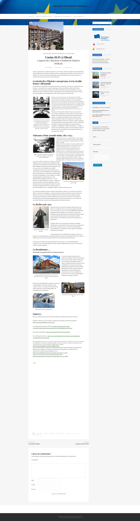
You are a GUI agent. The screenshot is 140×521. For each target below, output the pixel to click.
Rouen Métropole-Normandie (62, 16)
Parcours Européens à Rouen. (70, 6)
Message (96, 151)
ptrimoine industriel (37, 434)
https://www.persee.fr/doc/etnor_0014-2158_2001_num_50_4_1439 (50, 352)
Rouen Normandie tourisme (99, 61)
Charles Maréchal (48, 67)
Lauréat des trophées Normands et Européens (105, 74)
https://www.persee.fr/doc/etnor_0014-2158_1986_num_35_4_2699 (50, 356)
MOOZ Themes (67, 517)
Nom (32, 480)
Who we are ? (100, 44)
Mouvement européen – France (101, 59)
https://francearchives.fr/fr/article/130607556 (58, 332)
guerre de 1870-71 (60, 433)
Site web (33, 489)
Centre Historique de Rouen (44, 16)
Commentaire (34, 460)
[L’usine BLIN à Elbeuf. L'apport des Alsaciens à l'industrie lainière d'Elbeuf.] (45, 35)
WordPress (78, 517)
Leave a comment (68, 67)
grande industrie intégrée (49, 433)
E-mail (33, 484)
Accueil (32, 16)
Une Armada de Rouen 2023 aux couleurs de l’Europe (105, 84)
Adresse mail (97, 144)
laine (78, 433)
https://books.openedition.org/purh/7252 (44, 322)
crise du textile (39, 433)
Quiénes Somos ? (100, 49)
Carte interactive (79, 16)
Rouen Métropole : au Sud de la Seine (65, 53)
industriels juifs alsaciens (70, 433)
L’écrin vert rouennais (104, 107)
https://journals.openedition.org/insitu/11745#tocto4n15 (46, 346)
